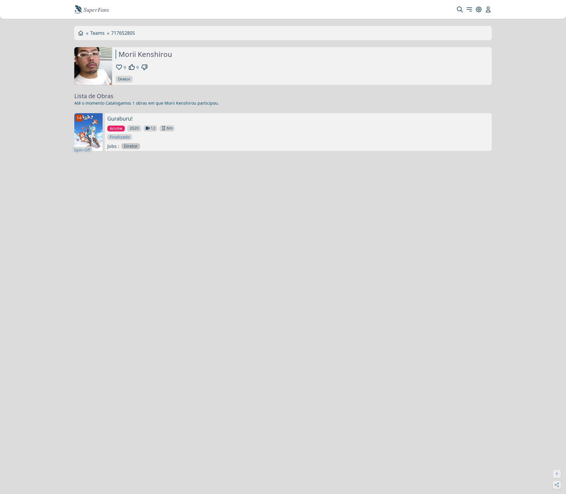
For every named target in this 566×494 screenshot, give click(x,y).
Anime (116, 128)
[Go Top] (556, 474)
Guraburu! (120, 118)
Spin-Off (82, 150)
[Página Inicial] (81, 33)
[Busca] (459, 9)
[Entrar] (488, 9)
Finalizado (120, 137)
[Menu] (469, 9)
